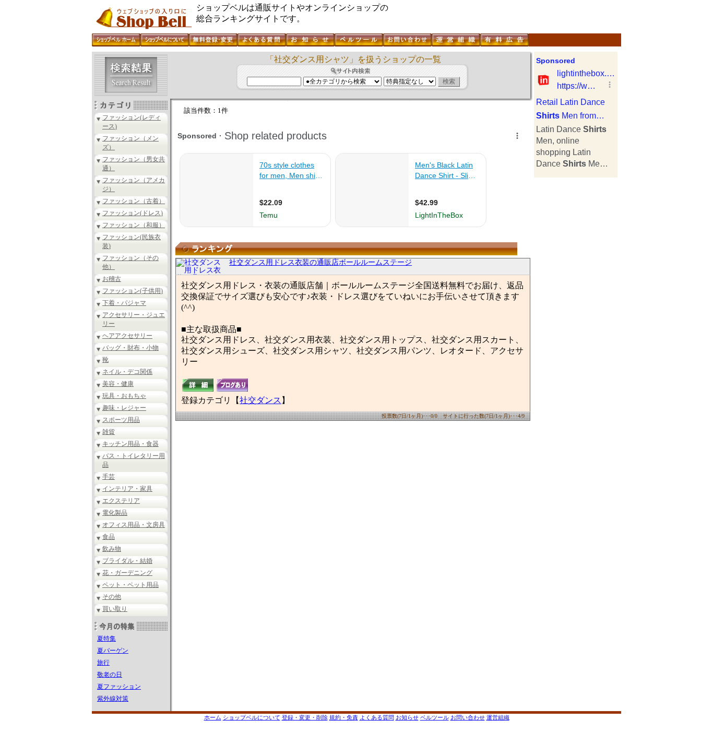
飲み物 (111, 548)
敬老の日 (109, 674)
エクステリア (121, 500)
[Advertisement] (575, 334)
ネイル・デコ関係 (127, 371)
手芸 (108, 476)
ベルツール (434, 717)
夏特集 (106, 638)
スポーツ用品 (121, 419)
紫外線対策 (112, 698)
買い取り (114, 608)
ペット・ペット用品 (130, 584)
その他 (111, 596)
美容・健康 (118, 383)
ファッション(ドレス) (132, 213)
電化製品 (114, 512)
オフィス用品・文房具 (133, 524)
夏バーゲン (112, 650)
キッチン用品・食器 (130, 443)
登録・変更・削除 (305, 717)
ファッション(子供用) (132, 290)
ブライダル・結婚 (127, 560)
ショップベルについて (251, 717)
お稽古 (111, 278)
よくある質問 (377, 717)
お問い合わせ (467, 717)
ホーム (212, 717)
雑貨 (108, 431)
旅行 (103, 662)
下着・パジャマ (124, 302)
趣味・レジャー (124, 407)
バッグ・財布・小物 (130, 347)
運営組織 (497, 717)
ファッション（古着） (133, 201)
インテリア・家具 (127, 488)
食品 (108, 536)
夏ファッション (119, 686)
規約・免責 (343, 717)
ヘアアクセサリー (127, 335)
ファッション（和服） (133, 225)
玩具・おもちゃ (124, 395)
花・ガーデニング (127, 572)
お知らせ (407, 717)
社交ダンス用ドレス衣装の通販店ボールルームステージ (320, 262)
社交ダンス (260, 400)
